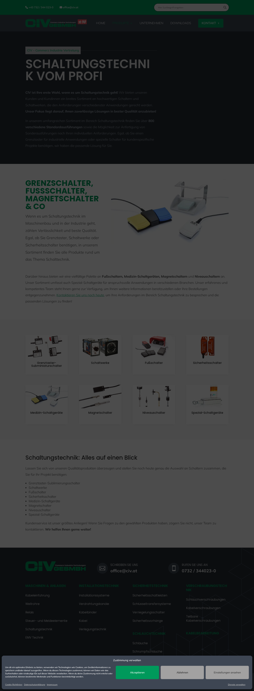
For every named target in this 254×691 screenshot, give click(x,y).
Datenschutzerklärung (34, 684)
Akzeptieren (137, 672)
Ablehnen (182, 672)
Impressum (52, 684)
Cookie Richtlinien (13, 684)
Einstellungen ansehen (227, 672)
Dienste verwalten (236, 684)
